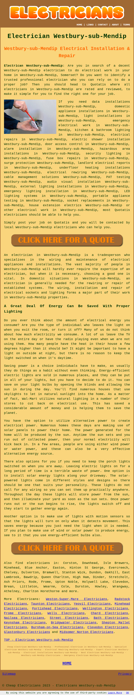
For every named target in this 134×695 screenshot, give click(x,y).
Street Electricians (69, 618)
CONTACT (103, 24)
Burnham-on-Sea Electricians (57, 627)
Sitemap (9, 674)
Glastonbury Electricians (27, 632)
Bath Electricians (111, 618)
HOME (79, 24)
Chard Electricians (109, 613)
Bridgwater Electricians (73, 622)
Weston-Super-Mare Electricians (76, 599)
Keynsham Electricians (25, 622)
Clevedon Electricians (107, 627)
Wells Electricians (66, 613)
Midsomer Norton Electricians (86, 632)
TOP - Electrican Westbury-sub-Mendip (38, 640)
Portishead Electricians (54, 608)
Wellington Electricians (105, 608)
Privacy (125, 674)
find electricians (32, 563)
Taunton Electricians (50, 604)
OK (127, 693)
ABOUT (115, 24)
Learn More (115, 693)
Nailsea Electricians (24, 618)
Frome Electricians (22, 613)
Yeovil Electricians (92, 604)
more (73, 591)
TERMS (126, 24)
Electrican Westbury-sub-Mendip (33, 65)
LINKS (90, 24)
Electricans (27, 599)
